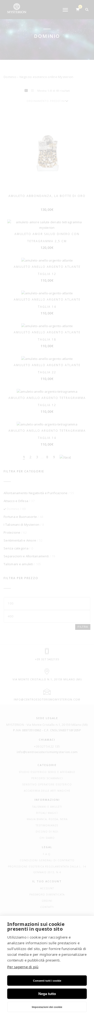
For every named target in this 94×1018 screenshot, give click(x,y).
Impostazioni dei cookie (47, 1007)
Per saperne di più (23, 966)
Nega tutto (47, 994)
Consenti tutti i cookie (47, 980)
